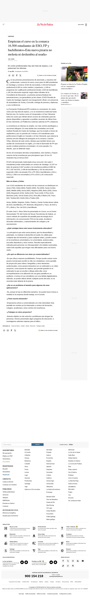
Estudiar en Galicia (74, 461)
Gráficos (49, 478)
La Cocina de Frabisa (75, 463)
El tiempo (49, 492)
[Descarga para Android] (26, 562)
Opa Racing (50, 505)
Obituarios (49, 486)
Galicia (48, 455)
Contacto (5, 506)
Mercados (71, 489)
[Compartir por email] (13, 75)
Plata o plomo (72, 469)
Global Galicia (72, 458)
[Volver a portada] (45, 24)
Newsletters (6, 472)
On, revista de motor (74, 500)
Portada (48, 452)
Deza (26, 466)
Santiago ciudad (40, 326)
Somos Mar (50, 484)
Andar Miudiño (51, 511)
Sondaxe (46, 581)
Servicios (5, 495)
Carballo (27, 463)
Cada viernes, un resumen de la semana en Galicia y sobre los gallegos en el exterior (19, 543)
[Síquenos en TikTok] (63, 566)
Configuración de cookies (65, 593)
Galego (71, 444)
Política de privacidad (30, 593)
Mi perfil (5, 469)
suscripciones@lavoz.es (56, 576)
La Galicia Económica (53, 489)
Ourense (27, 478)
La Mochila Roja (73, 481)
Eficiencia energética (9, 513)
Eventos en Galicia (8, 503)
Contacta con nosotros (10, 484)
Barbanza (28, 461)
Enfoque (71, 475)
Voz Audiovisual (34, 581)
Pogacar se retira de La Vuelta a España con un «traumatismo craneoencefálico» (74, 86)
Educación (32, 326)
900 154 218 (34, 576)
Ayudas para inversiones (10, 516)
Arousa (27, 458)
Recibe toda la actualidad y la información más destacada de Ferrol (76, 543)
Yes (69, 495)
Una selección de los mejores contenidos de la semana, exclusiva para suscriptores (76, 528)
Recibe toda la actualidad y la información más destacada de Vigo (48, 551)
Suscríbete (6, 462)
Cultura (48, 475)
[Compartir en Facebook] (16, 75)
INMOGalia (6, 500)
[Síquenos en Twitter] (68, 561)
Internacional (50, 463)
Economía (49, 458)
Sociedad (49, 472)
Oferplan (5, 497)
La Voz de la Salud (74, 452)
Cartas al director (8, 482)
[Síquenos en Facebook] (63, 561)
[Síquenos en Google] (73, 566)
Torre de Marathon (52, 499)
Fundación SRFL (25, 581)
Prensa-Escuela (65, 581)
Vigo (26, 486)
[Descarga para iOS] (22, 562)
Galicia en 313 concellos (32, 489)
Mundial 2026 (50, 496)
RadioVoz (41, 581)
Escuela (70, 498)
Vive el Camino (73, 478)
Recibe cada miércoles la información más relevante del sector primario (47, 536)
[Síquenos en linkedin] (78, 561)
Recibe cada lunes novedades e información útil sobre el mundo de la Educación (20, 536)
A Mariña (27, 455)
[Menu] (4, 24)
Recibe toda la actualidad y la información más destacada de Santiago (19, 551)
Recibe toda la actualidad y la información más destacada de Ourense (76, 551)
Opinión (48, 466)
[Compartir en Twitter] (20, 75)
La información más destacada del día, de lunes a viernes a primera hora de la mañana (20, 528)
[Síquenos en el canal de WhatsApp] (68, 566)
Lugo (26, 475)
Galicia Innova (72, 484)
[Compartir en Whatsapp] (9, 75)
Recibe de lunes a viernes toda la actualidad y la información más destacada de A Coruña (48, 543)
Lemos (27, 472)
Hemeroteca (6, 459)
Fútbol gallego (50, 516)
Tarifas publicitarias (9, 492)
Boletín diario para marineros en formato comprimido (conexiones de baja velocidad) (75, 536)
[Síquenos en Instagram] (73, 561)
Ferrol (26, 469)
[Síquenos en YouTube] (83, 561)
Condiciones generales (52, 593)
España (48, 461)
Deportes (49, 469)
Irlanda (27, 326)
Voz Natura (58, 581)
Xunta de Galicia (15, 326)
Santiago (27, 484)
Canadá (23, 326)
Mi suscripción (7, 453)
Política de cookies (41, 593)
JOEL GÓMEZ (11, 59)
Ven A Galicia (72, 472)
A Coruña (27, 452)
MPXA (71, 581)
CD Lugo (49, 508)
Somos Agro (50, 481)
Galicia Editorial (78, 581)
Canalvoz (52, 581)
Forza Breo (49, 514)
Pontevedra (28, 481)
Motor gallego (50, 519)
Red (69, 466)
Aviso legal (21, 593)
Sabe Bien (71, 455)
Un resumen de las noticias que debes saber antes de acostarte (47, 528)
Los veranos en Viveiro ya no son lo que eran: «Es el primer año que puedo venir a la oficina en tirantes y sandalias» (70, 97)
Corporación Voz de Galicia (14, 581)
